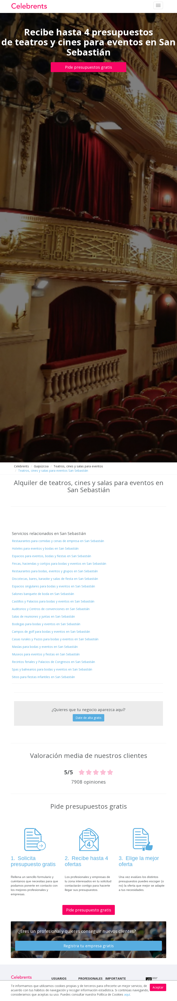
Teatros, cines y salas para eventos (78, 466)
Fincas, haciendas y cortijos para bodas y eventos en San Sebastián (59, 563)
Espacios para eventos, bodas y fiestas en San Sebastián (51, 556)
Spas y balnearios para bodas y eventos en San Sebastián (52, 669)
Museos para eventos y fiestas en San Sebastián (46, 654)
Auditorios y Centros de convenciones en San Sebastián (51, 609)
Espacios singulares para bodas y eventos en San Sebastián (53, 586)
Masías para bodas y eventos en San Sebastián (45, 647)
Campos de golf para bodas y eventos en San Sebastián (51, 631)
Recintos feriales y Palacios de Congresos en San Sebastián (53, 662)
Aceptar (158, 987)
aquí (127, 994)
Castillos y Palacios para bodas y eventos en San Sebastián (53, 601)
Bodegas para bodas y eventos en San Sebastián (46, 624)
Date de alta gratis (88, 718)
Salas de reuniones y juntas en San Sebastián (43, 616)
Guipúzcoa (41, 466)
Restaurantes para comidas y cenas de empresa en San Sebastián (58, 541)
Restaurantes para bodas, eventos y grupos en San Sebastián (55, 571)
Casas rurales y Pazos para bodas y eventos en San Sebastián (55, 639)
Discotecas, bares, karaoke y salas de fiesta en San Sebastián (55, 579)
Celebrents (21, 466)
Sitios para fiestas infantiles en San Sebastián (43, 677)
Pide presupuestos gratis (88, 67)
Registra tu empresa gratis (88, 945)
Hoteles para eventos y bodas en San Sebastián (45, 548)
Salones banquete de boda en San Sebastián (43, 594)
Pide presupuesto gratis (88, 909)
